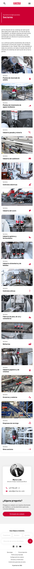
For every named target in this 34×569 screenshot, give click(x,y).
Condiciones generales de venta (17, 562)
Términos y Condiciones (17, 559)
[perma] (17, 3)
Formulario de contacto (17, 514)
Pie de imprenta (22, 552)
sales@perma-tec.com (16, 491)
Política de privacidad (17, 555)
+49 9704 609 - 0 (14, 488)
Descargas (10, 552)
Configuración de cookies (17, 557)
